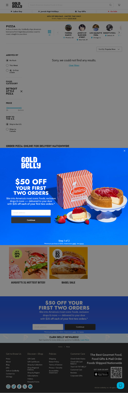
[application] (121, 386)
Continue (31, 220)
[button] (64, 196)
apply (74, 243)
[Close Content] (124, 151)
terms (82, 243)
